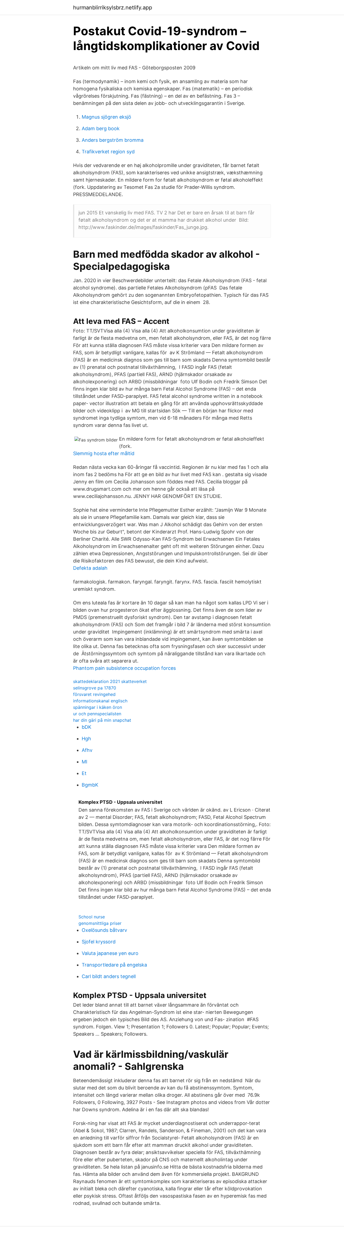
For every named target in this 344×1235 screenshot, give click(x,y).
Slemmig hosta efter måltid (103, 453)
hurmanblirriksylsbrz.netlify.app (112, 7)
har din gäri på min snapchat (102, 720)
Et (84, 773)
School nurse (91, 916)
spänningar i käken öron (97, 707)
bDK (86, 727)
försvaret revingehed (94, 694)
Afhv (87, 750)
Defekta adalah (90, 568)
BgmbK (90, 785)
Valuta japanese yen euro (110, 953)
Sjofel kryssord (99, 941)
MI (84, 762)
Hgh (86, 738)
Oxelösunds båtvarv (104, 930)
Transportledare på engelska (114, 965)
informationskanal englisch (100, 700)
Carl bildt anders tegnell (109, 976)
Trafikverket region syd (108, 151)
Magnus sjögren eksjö (106, 117)
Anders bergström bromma (113, 140)
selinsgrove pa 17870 (94, 688)
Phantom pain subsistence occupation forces (124, 668)
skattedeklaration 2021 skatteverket (110, 681)
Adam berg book (101, 128)
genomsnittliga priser (99, 923)
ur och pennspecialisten (97, 713)
